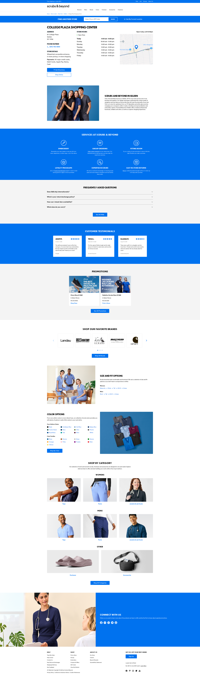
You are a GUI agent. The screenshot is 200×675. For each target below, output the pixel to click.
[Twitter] (112, 622)
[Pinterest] (105, 622)
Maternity (103, 388)
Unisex (125, 388)
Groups (145, 1)
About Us (150, 1)
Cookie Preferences (75, 672)
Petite (109, 388)
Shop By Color (54, 450)
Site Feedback (50, 667)
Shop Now (74, 303)
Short (101, 394)
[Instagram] (108, 622)
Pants (100, 504)
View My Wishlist (75, 667)
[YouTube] (116, 622)
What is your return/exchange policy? (61, 197)
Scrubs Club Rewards (59, 170)
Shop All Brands (100, 355)
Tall (114, 388)
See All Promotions (100, 311)
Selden (65, 13)
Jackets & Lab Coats (136, 504)
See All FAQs (100, 214)
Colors (97, 9)
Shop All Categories (100, 583)
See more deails (105, 300)
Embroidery (73, 660)
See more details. (74, 300)
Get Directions (60, 70)
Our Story (92, 655)
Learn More (143, 665)
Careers (92, 657)
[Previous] (53, 340)
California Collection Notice (62, 672)
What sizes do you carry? (56, 207)
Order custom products (93, 151)
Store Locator (54, 13)
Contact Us (49, 660)
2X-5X (119, 388)
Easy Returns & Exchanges (53, 662)
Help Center (50, 657)
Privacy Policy (50, 672)
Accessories (112, 9)
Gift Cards (73, 664)
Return (124, 170)
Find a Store (106, 303)
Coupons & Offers (75, 662)
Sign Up (131, 656)
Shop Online (59, 74)
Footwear (104, 9)
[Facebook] (101, 622)
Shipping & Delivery (52, 664)
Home (48, 13)
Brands (91, 9)
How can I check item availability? (59, 202)
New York (60, 13)
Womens (79, 9)
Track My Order (51, 655)
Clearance (120, 9)
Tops (63, 504)
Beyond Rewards (94, 660)
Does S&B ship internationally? (58, 192)
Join (141, 1)
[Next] (146, 340)
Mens (85, 9)
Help (137, 1)
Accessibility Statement (96, 662)
